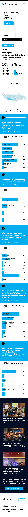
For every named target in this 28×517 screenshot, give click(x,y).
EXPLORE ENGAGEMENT (14, 488)
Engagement (12, 509)
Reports (21, 509)
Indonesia (17, 4)
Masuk (9, 511)
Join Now (8, 23)
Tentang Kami (5, 509)
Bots (17, 509)
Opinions (5, 506)
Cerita (13, 506)
